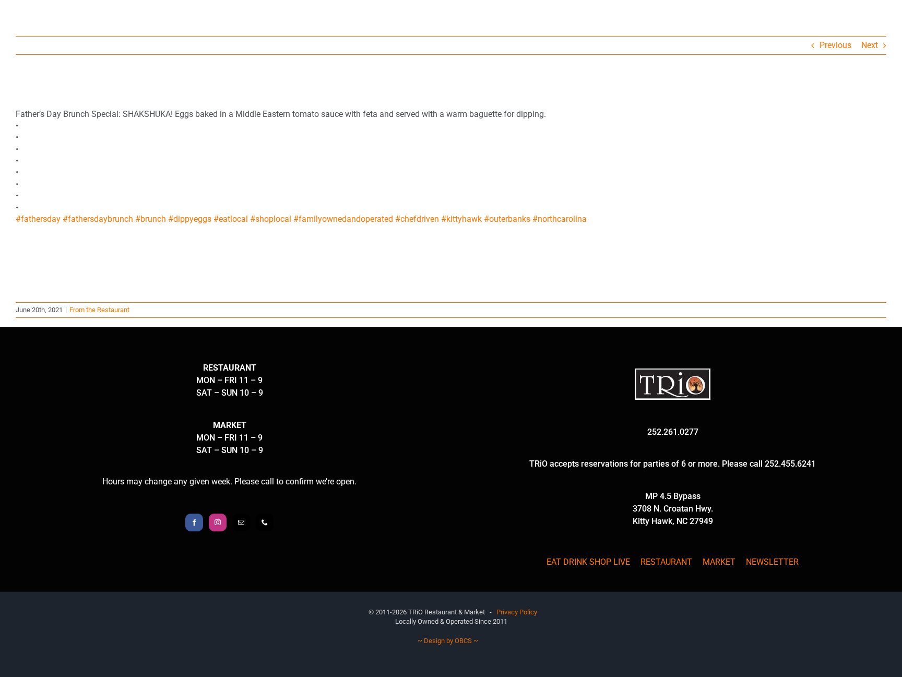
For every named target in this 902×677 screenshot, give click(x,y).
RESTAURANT (666, 562)
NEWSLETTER (772, 562)
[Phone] (265, 522)
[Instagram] (218, 522)
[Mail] (241, 522)
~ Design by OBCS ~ (448, 641)
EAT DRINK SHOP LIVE (588, 562)
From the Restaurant (99, 310)
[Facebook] (194, 522)
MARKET (719, 562)
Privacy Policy (516, 612)
